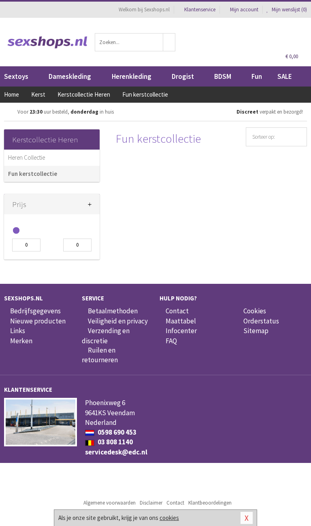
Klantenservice (199, 9)
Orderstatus (261, 321)
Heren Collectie (26, 157)
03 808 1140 (114, 441)
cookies (169, 518)
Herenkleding (131, 76)
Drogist (183, 76)
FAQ (171, 340)
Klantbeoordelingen (210, 502)
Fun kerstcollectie (32, 173)
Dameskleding (70, 76)
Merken (21, 340)
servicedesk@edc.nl (116, 452)
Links (17, 330)
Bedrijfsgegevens (35, 310)
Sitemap (255, 330)
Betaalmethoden (113, 310)
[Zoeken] (169, 42)
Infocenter (181, 330)
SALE (284, 76)
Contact (177, 310)
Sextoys (16, 76)
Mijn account (244, 9)
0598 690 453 (116, 432)
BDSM (222, 76)
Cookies (254, 310)
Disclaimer (151, 502)
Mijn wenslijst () (289, 9)
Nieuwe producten (38, 321)
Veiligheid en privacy (118, 321)
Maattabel (181, 321)
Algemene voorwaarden (109, 502)
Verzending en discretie (106, 335)
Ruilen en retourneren (100, 355)
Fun (256, 76)
